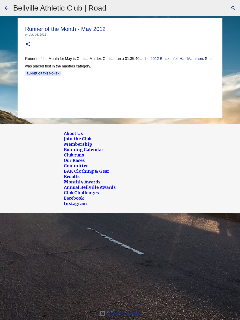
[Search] (233, 8)
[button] (28, 44)
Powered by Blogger (122, 313)
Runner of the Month (43, 73)
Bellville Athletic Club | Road (59, 8)
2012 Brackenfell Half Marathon (176, 59)
